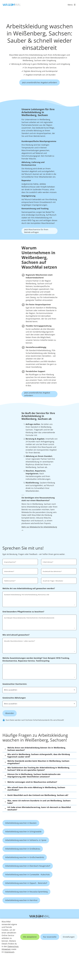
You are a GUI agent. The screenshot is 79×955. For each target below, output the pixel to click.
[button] (39, 749)
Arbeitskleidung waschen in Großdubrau (22, 848)
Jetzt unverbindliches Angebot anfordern (39, 82)
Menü (70, 4)
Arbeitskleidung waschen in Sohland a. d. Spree (25, 840)
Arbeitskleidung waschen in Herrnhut (21, 900)
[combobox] (39, 690)
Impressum (9, 952)
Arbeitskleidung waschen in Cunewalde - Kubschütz (27, 874)
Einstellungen (69, 937)
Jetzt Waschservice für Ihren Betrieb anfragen (36, 230)
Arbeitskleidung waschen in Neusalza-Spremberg (26, 891)
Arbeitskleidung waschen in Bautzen (21, 823)
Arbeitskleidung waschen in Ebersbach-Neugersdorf (27, 866)
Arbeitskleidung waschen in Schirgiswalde (23, 831)
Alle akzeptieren (30, 937)
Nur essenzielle (49, 937)
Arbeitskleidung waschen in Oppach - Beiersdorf (26, 883)
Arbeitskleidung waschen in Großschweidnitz (24, 857)
